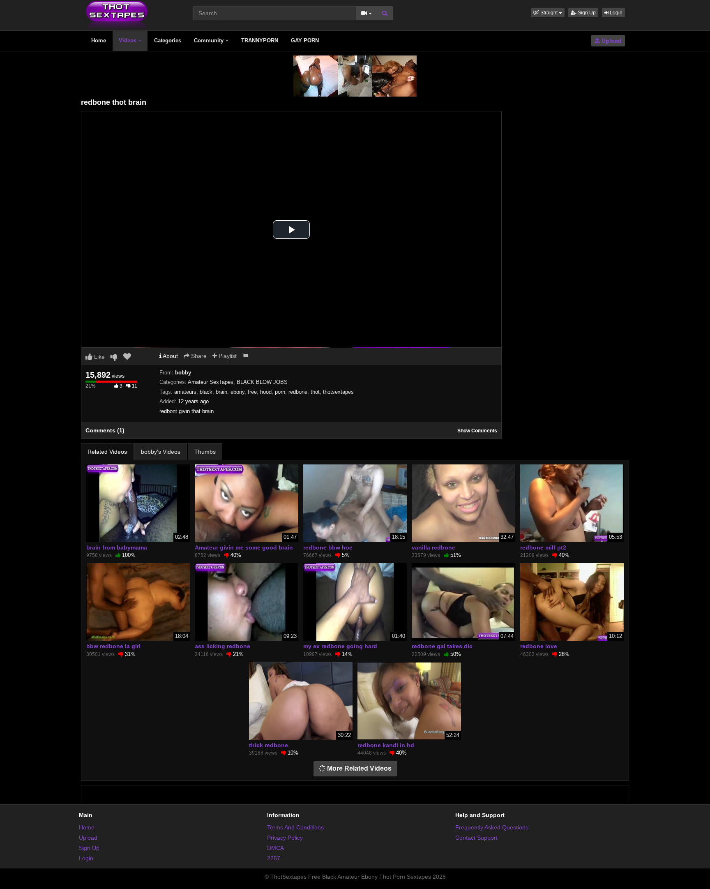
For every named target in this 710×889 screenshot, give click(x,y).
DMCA (275, 848)
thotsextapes (338, 392)
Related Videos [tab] (107, 451)
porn (280, 392)
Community (209, 40)
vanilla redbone (433, 547)
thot (315, 392)
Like (98, 356)
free (252, 392)
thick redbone (268, 745)
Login (615, 13)
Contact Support (476, 837)
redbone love (538, 646)
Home (98, 40)
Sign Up (586, 13)
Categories (167, 40)
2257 (273, 858)
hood (266, 392)
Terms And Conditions (295, 827)
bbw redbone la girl (113, 646)
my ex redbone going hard (340, 646)
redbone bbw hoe (328, 547)
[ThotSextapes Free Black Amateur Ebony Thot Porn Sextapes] (116, 15)
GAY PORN (305, 40)
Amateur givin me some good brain (244, 547)
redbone (297, 392)
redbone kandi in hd (385, 745)
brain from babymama (116, 547)
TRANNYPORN (259, 40)
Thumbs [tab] (205, 451)
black (206, 392)
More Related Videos (358, 768)
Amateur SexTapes (210, 382)
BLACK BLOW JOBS (262, 382)
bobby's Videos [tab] (160, 451)
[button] (548, 12)
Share (198, 356)
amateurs (185, 392)
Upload (611, 40)
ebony (237, 392)
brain (221, 392)
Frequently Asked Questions (491, 827)
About (169, 356)
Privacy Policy (285, 837)
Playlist (227, 356)
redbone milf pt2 (543, 547)
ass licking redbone (222, 646)
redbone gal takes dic (442, 646)
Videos (128, 40)
